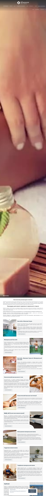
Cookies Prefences (32, 493)
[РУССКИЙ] (45, 9)
